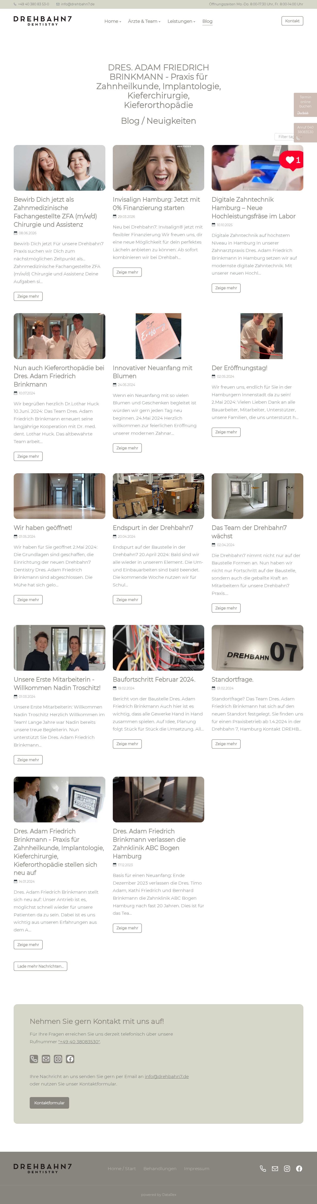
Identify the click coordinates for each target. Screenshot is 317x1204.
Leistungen (180, 21)
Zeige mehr (28, 296)
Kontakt (292, 21)
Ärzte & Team (142, 21)
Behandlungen (160, 1168)
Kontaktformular (49, 1103)
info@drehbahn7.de (77, 4)
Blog (207, 21)
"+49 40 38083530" (79, 1041)
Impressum (196, 1168)
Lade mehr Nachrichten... (40, 966)
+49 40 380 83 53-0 (33, 4)
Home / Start (122, 1168)
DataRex (169, 1195)
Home (111, 21)
